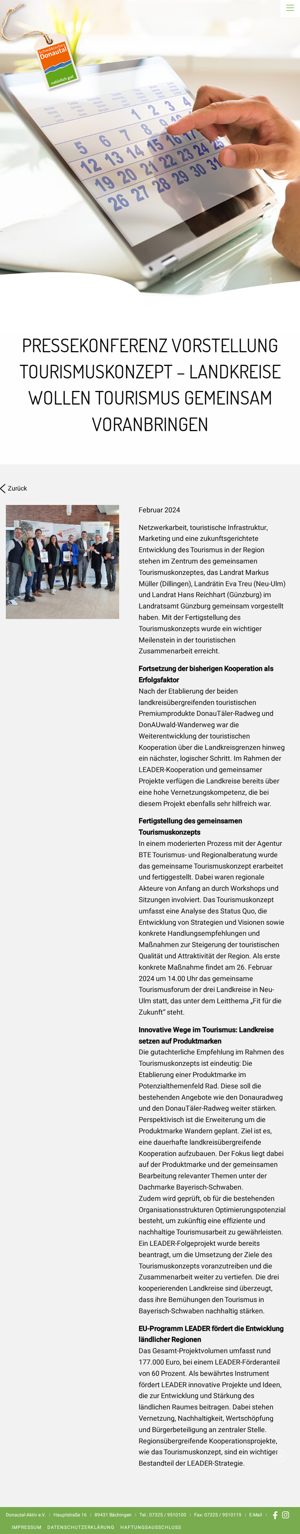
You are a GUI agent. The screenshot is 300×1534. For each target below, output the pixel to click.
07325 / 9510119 (222, 1514)
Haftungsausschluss (150, 1527)
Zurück (17, 488)
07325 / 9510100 (167, 1514)
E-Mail (255, 1514)
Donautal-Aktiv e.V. (48, 46)
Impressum (26, 1527)
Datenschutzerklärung (80, 1527)
